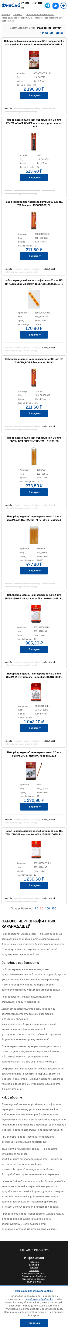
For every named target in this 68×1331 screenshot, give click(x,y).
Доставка (34, 1264)
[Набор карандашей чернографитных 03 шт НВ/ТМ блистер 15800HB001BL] (34, 221)
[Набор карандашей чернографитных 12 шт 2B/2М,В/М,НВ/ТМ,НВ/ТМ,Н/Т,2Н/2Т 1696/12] (34, 536)
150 (54, 908)
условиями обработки (39, 1299)
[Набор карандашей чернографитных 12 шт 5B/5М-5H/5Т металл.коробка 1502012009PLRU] (34, 614)
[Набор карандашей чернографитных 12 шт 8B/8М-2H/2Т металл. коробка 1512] (34, 771)
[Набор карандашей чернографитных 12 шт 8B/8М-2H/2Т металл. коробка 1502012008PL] (34, 693)
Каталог (34, 1267)
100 (47, 908)
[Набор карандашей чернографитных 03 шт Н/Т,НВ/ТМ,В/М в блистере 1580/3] (34, 378)
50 (41, 908)
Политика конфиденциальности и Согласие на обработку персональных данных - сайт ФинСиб (34, 1276)
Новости (34, 1262)
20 (36, 908)
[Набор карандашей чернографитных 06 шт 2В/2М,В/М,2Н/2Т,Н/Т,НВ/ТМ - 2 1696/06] (34, 457)
